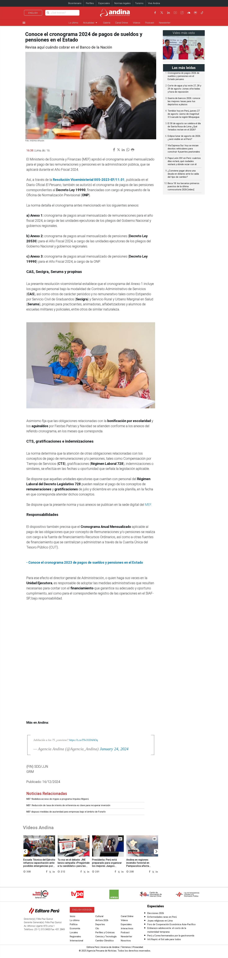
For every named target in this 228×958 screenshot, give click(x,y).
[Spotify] (195, 12)
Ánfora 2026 (101, 920)
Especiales (104, 3)
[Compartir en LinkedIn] (53, 871)
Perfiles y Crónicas (105, 932)
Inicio (72, 916)
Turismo (139, 3)
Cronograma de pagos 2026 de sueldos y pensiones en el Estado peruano (183, 76)
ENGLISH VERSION (82, 910)
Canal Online (121, 22)
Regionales (75, 936)
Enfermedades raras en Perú (162, 917)
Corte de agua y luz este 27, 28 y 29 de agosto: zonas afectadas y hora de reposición (184, 88)
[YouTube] (175, 12)
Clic (97, 928)
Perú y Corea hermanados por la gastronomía (170, 935)
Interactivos (127, 928)
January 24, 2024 (114, 749)
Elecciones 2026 (155, 913)
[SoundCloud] (189, 12)
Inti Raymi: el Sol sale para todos (164, 939)
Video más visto (184, 33)
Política (73, 924)
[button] (25, 851)
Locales (74, 932)
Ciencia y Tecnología (105, 936)
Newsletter (164, 22)
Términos (126, 947)
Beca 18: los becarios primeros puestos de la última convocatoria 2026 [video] (183, 186)
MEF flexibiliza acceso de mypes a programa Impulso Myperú (57, 799)
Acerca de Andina (110, 947)
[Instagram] (182, 12)
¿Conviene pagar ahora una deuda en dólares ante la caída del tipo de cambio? (183, 173)
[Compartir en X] (50, 871)
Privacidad (138, 947)
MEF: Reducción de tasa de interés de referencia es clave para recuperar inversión (68, 805)
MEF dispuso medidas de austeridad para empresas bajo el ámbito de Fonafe (66, 811)
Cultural (99, 916)
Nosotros (126, 940)
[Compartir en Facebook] (47, 871)
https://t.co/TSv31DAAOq (83, 740)
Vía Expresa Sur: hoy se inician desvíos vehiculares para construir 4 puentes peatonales (184, 148)
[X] (162, 12)
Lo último (73, 22)
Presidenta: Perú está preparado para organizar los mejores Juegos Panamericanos (107, 864)
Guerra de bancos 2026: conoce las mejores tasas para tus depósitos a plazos (184, 101)
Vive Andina (154, 3)
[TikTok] (202, 12)
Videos (136, 22)
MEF (148, 505)
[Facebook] (155, 12)
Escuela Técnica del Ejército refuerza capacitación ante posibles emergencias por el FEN (39, 864)
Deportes (100, 924)
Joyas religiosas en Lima (160, 920)
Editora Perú (93, 947)
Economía (75, 928)
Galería (106, 22)
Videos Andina (38, 827)
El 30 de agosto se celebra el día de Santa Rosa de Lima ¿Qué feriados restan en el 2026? (184, 126)
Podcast (149, 22)
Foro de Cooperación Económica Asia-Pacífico (171, 924)
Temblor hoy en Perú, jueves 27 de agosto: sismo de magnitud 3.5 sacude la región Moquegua (184, 113)
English (33, 13)
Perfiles (90, 3)
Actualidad (90, 22)
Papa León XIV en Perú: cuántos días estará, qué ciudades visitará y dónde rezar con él (184, 161)
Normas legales (122, 3)
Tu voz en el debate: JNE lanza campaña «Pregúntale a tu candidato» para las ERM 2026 (73, 864)
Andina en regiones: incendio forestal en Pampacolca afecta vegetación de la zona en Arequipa (140, 865)
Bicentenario (74, 3)
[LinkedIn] (168, 12)
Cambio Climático (104, 940)
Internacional (76, 940)
